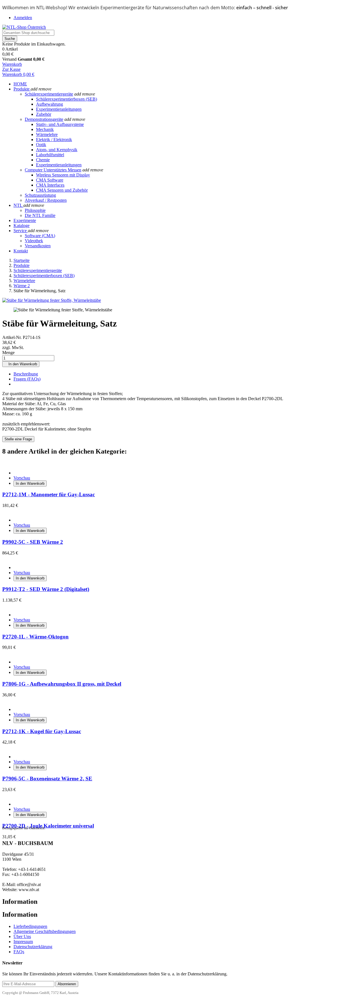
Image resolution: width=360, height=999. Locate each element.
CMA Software (49, 180)
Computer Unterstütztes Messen (53, 169)
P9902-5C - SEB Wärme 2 (32, 542)
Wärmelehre (47, 134)
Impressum (23, 941)
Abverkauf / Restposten (46, 200)
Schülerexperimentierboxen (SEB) (66, 99)
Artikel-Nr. (12, 337)
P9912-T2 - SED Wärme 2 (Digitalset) (45, 589)
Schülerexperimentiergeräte (49, 94)
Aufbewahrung (49, 104)
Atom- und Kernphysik (56, 149)
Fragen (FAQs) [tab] (27, 379)
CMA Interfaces (50, 185)
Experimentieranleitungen (59, 109)
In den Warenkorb (20, 364)
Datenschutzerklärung (33, 946)
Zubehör (43, 114)
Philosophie (35, 210)
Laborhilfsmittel (50, 154)
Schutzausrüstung (40, 195)
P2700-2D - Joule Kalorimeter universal (48, 826)
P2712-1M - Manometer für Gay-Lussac (48, 494)
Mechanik (45, 129)
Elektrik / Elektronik (54, 139)
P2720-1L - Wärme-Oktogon (35, 637)
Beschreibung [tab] (26, 373)
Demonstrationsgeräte (44, 119)
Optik (41, 144)
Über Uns (22, 936)
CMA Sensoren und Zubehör (62, 190)
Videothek (34, 240)
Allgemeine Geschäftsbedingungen (45, 931)
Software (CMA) (40, 235)
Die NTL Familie (40, 215)
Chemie (43, 159)
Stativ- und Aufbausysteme (60, 124)
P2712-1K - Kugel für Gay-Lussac (41, 731)
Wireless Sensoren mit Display (63, 175)
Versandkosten (38, 245)
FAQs (19, 951)
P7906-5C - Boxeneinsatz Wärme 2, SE (47, 778)
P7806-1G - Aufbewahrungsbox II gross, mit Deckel (61, 684)
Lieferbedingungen (30, 926)
